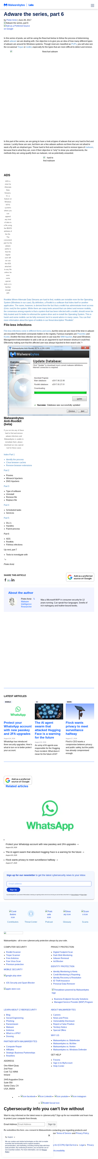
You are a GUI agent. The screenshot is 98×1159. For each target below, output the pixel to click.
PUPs (74, 44)
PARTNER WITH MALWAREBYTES (20, 1041)
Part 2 (6, 470)
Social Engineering (14, 1018)
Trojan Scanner (13, 955)
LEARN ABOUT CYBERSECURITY (20, 1010)
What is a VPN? (13, 1033)
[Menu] (92, 5)
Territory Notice (60, 1027)
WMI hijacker (66, 337)
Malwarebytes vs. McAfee (64, 1043)
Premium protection (15, 964)
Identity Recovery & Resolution (67, 978)
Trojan (20, 47)
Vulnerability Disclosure (64, 1021)
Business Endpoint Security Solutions (71, 999)
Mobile (8, 702)
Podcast (49, 922)
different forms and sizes (40, 331)
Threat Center (31, 922)
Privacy (90, 1145)
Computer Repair (14, 1046)
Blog (8, 1015)
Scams (85, 922)
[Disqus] (49, 648)
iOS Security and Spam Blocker (20, 983)
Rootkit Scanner (13, 952)
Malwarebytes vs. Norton (64, 1046)
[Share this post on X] (9, 581)
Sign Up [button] (13, 890)
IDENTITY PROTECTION (62, 966)
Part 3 (6, 486)
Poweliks (81, 334)
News (69, 702)
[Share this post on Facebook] (5, 581)
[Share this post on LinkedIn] (12, 581)
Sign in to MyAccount (62, 1063)
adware (13, 41)
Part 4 (6, 505)
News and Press (60, 1018)
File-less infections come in (16, 331)
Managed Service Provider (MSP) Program (73, 1002)
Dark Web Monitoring (62, 955)
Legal (81, 1145)
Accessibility (59, 1151)
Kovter (7, 337)
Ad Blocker (58, 961)
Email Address (10, 1124)
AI (37, 702)
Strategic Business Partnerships (20, 1053)
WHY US (55, 1035)
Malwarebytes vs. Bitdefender (66, 1040)
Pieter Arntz (12, 20)
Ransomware (12, 1024)
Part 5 (6, 518)
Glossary (67, 922)
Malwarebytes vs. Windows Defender (70, 1050)
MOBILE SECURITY (13, 969)
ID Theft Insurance (61, 981)
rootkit (29, 47)
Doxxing (10, 1036)
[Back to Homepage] (19, 6)
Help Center (58, 1066)
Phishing (10, 1021)
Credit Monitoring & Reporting (66, 975)
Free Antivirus (12, 958)
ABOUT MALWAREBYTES (63, 1010)
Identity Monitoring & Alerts (65, 971)
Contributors (12, 922)
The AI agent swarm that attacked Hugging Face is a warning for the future (48, 730)
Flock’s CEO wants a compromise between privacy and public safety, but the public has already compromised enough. (80, 747)
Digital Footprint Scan (63, 952)
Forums (56, 1060)
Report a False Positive (63, 1024)
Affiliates (10, 1050)
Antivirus (10, 1030)
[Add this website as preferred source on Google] (49, 27)
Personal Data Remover (64, 984)
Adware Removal (61, 958)
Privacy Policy (84, 894)
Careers (56, 1015)
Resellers (10, 1056)
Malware (10, 1027)
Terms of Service (75, 894)
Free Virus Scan (13, 961)
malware (89, 147)
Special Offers (59, 1030)
